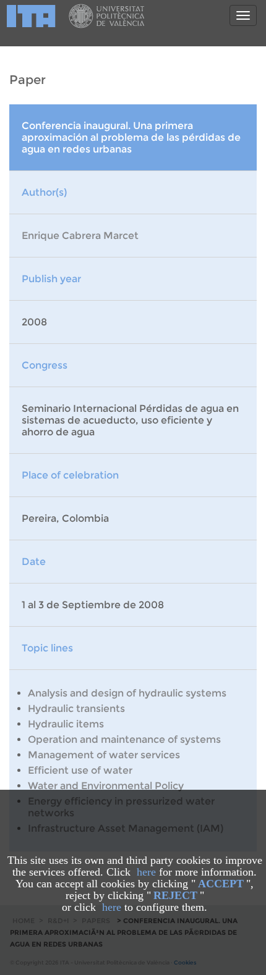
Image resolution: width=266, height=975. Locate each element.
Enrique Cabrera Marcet (80, 235)
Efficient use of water (80, 770)
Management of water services (104, 755)
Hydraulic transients (76, 708)
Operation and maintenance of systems (124, 739)
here (146, 872)
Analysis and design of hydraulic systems (127, 693)
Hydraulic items (66, 724)
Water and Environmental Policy (106, 786)
